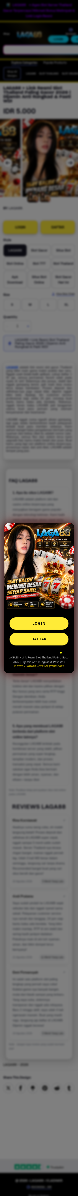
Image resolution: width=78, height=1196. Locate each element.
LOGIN (39, 623)
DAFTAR (39, 639)
